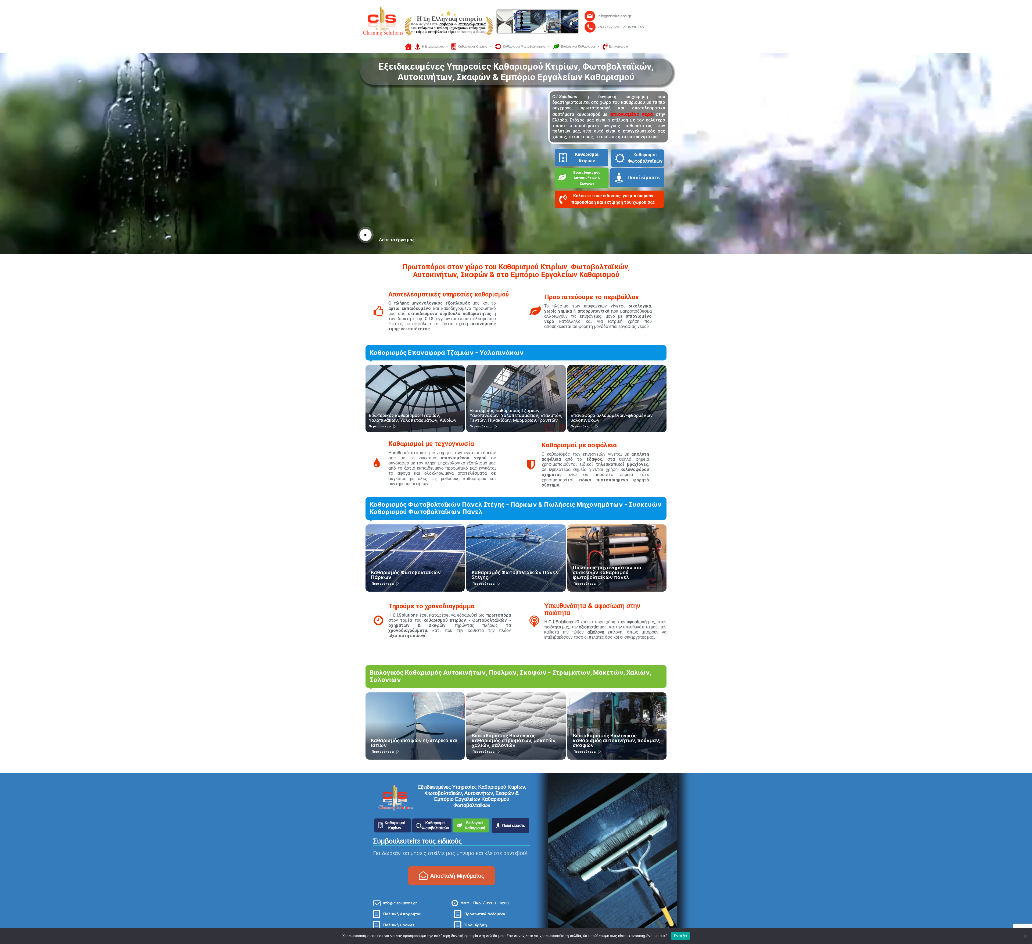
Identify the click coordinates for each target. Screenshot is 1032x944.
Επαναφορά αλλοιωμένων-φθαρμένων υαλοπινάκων (612, 418)
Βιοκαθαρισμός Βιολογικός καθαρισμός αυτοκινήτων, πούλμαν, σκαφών (616, 740)
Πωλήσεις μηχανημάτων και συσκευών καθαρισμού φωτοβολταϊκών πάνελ (607, 572)
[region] (516, 21)
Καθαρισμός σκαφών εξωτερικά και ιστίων (414, 743)
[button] (612, 200)
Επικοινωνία (618, 46)
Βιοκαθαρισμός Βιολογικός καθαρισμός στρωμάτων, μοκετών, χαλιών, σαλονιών (514, 740)
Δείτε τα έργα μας (396, 240)
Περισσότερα (380, 426)
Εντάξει (680, 936)
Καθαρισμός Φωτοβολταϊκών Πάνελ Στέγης (515, 575)
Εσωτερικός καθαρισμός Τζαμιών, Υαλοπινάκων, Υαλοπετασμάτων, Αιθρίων (413, 418)
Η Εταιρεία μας (433, 46)
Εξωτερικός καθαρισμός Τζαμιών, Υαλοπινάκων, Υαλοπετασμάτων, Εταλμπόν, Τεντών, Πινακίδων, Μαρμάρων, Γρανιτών (516, 415)
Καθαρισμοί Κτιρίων (473, 46)
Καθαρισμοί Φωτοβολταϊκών (524, 46)
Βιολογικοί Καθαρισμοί (578, 46)
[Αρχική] (408, 46)
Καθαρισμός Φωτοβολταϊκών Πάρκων (406, 575)
